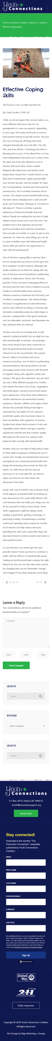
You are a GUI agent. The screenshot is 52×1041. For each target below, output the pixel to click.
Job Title (10, 922)
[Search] (40, 696)
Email (8, 857)
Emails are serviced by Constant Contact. (29, 947)
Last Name (11, 883)
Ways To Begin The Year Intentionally (41, 582)
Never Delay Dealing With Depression (12, 582)
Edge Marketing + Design (33, 1033)
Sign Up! (26, 955)
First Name (11, 870)
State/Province (13, 896)
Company (10, 909)
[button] (26, 813)
